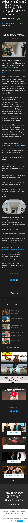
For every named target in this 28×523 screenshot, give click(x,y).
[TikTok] (13, 15)
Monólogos (14, 461)
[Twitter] (10, 15)
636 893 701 (9, 18)
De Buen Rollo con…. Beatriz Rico (16, 341)
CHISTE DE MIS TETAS (15, 358)
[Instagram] (17, 15)
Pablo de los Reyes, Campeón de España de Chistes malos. (17, 312)
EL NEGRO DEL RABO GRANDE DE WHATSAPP (14, 369)
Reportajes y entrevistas (14, 475)
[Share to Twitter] (14, 280)
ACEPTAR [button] (20, 521)
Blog (8, 23)
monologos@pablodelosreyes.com (13, 250)
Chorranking (14, 432)
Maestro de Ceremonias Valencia (17, 319)
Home (4, 23)
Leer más (13, 521)
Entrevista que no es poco (14, 447)
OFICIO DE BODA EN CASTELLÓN (16, 326)
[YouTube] (21, 15)
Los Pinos (10, 68)
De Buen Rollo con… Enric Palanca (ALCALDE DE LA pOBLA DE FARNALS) (17, 334)
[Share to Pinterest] (17, 280)
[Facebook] (7, 15)
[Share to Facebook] (11, 280)
